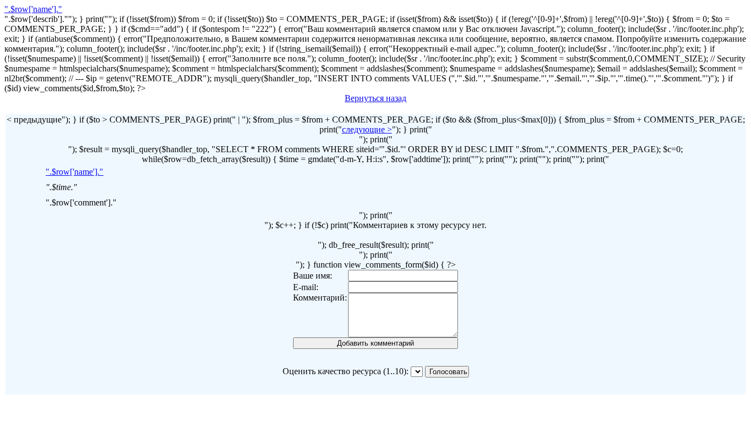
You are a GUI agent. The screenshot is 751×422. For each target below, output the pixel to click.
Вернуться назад (375, 98)
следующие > (367, 129)
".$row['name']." (33, 9)
